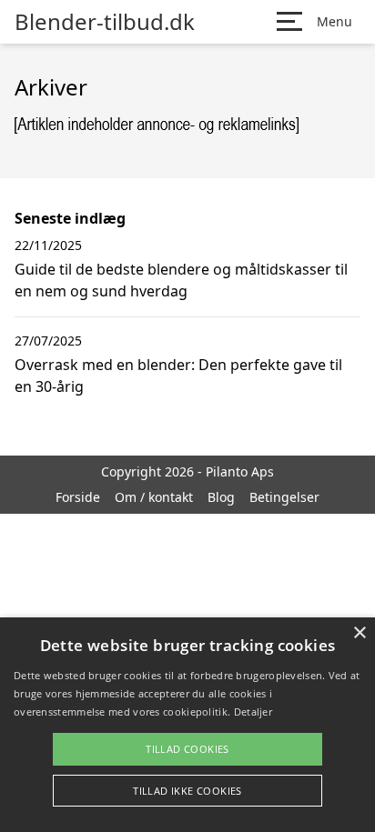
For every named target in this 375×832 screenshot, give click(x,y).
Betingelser (284, 497)
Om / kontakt (154, 497)
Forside (78, 497)
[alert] (187, 724)
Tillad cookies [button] (187, 749)
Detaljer (253, 711)
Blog (221, 497)
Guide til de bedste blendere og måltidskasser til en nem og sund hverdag (181, 280)
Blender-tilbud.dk (105, 21)
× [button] (359, 633)
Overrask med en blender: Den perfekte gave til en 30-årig (178, 375)
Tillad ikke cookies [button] (187, 790)
